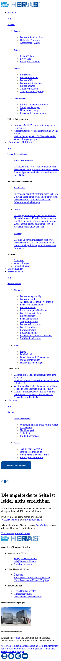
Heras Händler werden (25, 591)
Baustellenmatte (28, 316)
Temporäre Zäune (29, 321)
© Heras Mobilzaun (11, 645)
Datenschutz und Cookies (34, 645)
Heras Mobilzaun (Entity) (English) (31, 580)
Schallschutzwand (29, 318)
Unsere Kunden (15, 268)
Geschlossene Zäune (30, 42)
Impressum (38, 648)
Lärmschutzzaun (28, 330)
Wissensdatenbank (10, 519)
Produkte (12, 12)
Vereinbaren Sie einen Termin (34, 454)
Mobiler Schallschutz (30, 338)
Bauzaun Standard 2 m (31, 37)
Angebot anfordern (23, 564)
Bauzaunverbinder (29, 77)
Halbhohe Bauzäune (30, 40)
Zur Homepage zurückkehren (15, 533)
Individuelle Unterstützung (33, 113)
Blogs (23, 351)
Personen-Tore (27, 56)
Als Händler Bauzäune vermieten (36, 301)
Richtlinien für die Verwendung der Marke (29, 647)
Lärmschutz (26, 74)
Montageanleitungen (30, 107)
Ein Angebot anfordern (31, 457)
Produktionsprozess (29, 436)
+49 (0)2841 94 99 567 (31, 449)
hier (18, 637)
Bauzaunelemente (29, 332)
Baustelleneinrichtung (30, 313)
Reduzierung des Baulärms (33, 310)
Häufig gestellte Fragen (31, 362)
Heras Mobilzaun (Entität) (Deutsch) (32, 577)
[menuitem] (37, 126)
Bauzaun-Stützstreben (31, 83)
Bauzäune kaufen (28, 299)
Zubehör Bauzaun (29, 88)
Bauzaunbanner (28, 307)
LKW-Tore (25, 58)
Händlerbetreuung (29, 110)
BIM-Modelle (27, 354)
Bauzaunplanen (27, 86)
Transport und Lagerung (32, 91)
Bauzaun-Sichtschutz (30, 324)
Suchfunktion (42, 525)
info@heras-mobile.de (31, 451)
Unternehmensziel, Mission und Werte (39, 424)
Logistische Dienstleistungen (34, 104)
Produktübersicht (33, 519)
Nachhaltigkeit (27, 430)
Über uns (12, 400)
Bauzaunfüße (26, 80)
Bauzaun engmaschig (30, 296)
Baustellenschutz (28, 327)
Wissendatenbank (16, 271)
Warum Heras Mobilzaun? (20, 142)
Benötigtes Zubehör (30, 61)
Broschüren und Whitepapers (34, 357)
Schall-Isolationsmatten (31, 304)
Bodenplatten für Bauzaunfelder (36, 335)
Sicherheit (25, 433)
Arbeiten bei (26, 427)
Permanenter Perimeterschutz (28, 596)
